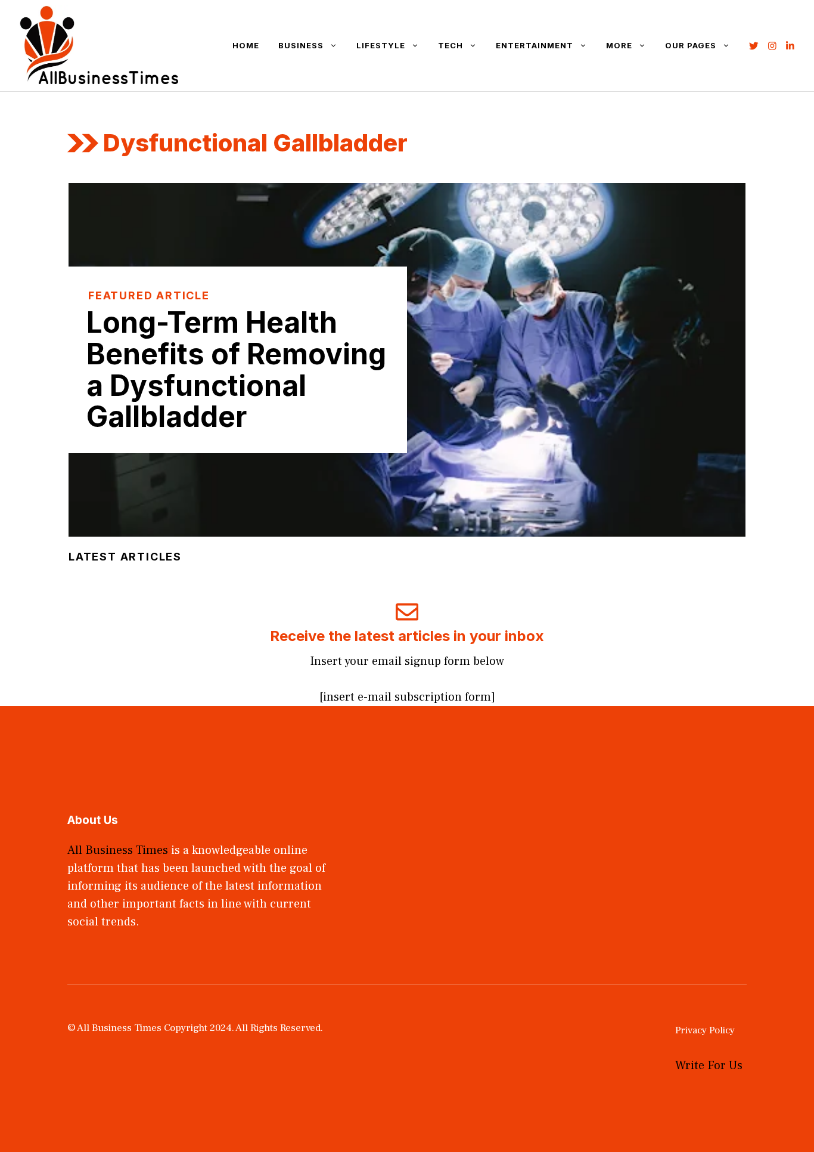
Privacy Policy (705, 1030)
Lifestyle (380, 45)
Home (245, 45)
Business (301, 45)
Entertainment (534, 45)
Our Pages (690, 45)
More (619, 45)
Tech (450, 45)
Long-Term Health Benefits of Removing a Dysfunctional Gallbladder (236, 369)
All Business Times (117, 850)
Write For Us (708, 1065)
